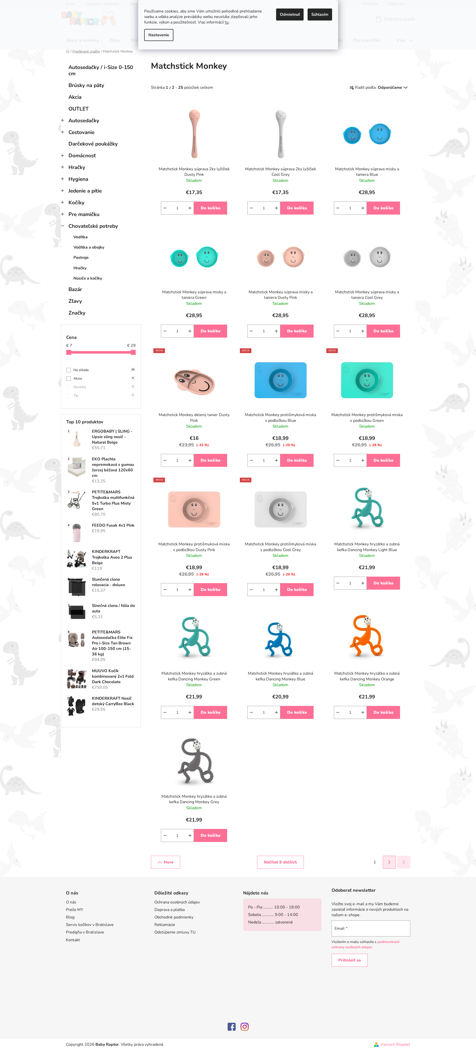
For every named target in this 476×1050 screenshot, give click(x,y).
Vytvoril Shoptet (395, 1044)
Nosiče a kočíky (87, 278)
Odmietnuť (290, 14)
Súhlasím (319, 14)
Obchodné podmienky (173, 917)
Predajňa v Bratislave (85, 932)
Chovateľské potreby (93, 226)
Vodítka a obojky (88, 247)
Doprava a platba (169, 909)
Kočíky (76, 202)
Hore (168, 862)
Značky (76, 312)
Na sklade (103, 370)
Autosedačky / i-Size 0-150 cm (100, 70)
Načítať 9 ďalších (280, 862)
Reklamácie (164, 924)
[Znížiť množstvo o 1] (165, 208)
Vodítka (80, 237)
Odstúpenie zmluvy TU (175, 932)
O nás (71, 902)
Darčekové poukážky (93, 143)
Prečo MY (74, 909)
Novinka (103, 387)
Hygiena (78, 179)
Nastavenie (158, 35)
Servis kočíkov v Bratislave (90, 924)
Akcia (74, 97)
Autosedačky (83, 120)
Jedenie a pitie (85, 190)
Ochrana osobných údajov (177, 902)
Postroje (81, 257)
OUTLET (78, 108)
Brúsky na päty (86, 85)
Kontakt (73, 940)
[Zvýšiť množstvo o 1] (190, 208)
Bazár (75, 289)
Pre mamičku (83, 214)
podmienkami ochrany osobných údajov (366, 944)
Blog (70, 917)
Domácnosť (82, 155)
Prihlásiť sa (349, 960)
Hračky (76, 167)
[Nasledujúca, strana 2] (389, 862)
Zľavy (75, 301)
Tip (103, 395)
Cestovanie (81, 132)
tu (227, 22)
